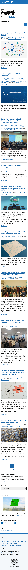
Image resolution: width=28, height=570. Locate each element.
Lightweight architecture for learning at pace (13, 34)
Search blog (5, 22)
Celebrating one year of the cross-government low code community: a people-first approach (13, 372)
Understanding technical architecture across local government (14, 421)
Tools (15, 326)
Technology (18, 39)
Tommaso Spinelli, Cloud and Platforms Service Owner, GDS (13, 127)
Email (4, 523)
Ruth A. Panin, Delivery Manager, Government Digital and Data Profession (12, 278)
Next (13, 469)
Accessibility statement (8, 545)
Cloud (17, 82)
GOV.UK (21, 82)
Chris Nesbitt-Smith (6, 192)
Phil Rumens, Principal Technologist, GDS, (11, 170)
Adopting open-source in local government (11, 166)
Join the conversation (6, 530)
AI (5, 129)
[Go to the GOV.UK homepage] (7, 2)
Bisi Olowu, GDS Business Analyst (9, 424)
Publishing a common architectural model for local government (13, 233)
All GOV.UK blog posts (19, 541)
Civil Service (12, 17)
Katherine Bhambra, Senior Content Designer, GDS (13, 377)
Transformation (5, 380)
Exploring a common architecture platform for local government (12, 321)
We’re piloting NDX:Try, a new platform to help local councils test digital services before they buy (13, 188)
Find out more (4, 481)
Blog (2, 9)
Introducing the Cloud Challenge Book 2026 (12, 75)
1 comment (10, 159)
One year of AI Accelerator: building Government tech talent (13, 273)
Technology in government (8, 12)
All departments (12, 543)
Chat (6, 171)
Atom (17, 523)
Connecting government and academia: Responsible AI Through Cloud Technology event (12, 121)
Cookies (18, 545)
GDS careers (17, 515)
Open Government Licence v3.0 (10, 553)
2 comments (10, 364)
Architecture (11, 39)
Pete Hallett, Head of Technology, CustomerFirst (13, 37)
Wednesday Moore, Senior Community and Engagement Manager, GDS (11, 126)
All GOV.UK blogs (6, 541)
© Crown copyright (14, 566)
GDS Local (7, 237)
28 (15, 466)
